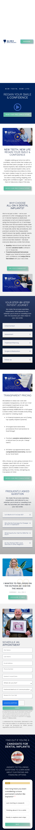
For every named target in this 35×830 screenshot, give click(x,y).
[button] (17, 326)
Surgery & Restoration (12, 351)
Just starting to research (15, 803)
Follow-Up (8, 360)
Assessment (9, 334)
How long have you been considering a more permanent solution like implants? (15, 793)
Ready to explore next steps (16, 817)
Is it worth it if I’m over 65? (14, 515)
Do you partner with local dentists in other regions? (14, 543)
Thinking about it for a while (16, 810)
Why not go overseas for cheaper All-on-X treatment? (16, 523)
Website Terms (12, 718)
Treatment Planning (12, 343)
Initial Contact (10, 326)
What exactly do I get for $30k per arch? (17, 533)
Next (17, 824)
